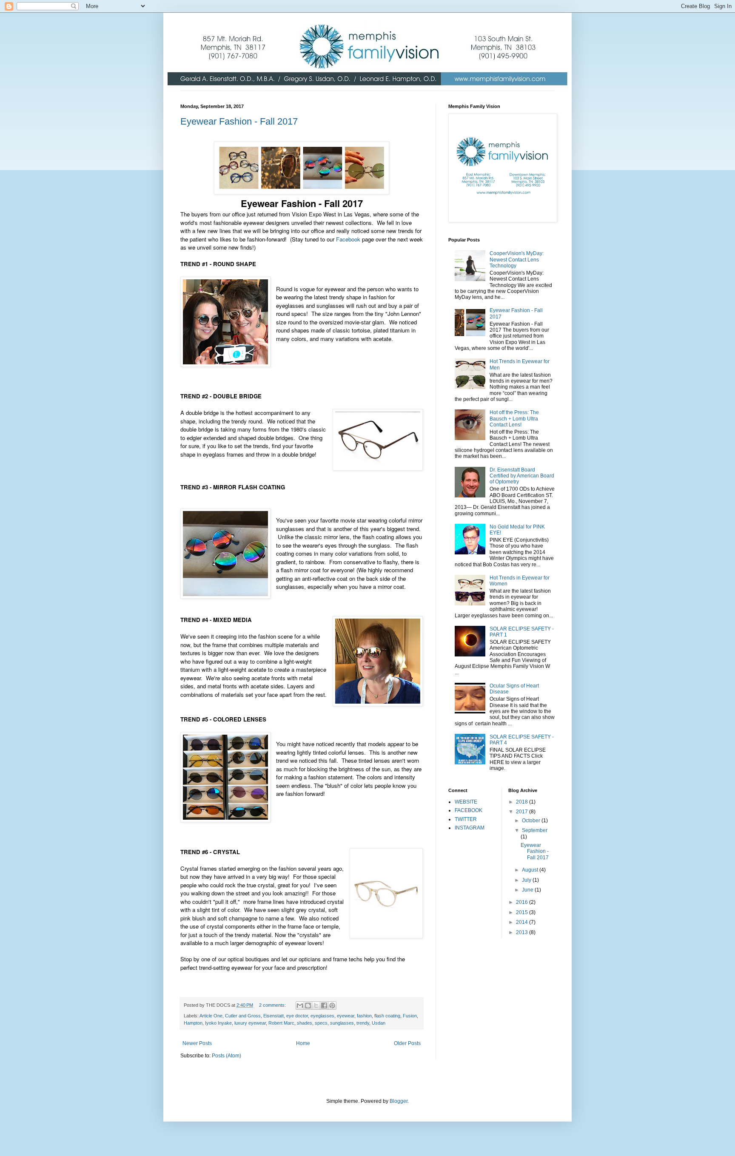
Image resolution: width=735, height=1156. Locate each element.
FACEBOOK (468, 810)
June (528, 890)
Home (303, 1043)
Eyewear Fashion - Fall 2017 (239, 121)
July (527, 880)
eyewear (345, 1015)
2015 (522, 912)
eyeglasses (322, 1015)
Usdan (378, 1022)
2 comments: (273, 1005)
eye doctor (297, 1015)
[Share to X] (316, 1005)
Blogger (398, 1101)
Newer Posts (197, 1043)
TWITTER (466, 819)
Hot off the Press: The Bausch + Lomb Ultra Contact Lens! (514, 418)
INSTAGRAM (469, 828)
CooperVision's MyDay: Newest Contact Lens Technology (517, 259)
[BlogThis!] (308, 1005)
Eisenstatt (273, 1015)
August (530, 870)
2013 (522, 932)
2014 (522, 922)
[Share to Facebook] (324, 1005)
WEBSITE (466, 802)
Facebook (348, 239)
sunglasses (342, 1022)
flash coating (387, 1015)
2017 (522, 812)
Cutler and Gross (243, 1015)
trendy (362, 1022)
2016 (522, 902)
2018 (522, 802)
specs (321, 1022)
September (534, 830)
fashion (364, 1015)
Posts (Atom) (226, 1056)
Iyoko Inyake (218, 1022)
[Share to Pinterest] (332, 1005)
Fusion (410, 1015)
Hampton (193, 1022)
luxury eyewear (250, 1022)
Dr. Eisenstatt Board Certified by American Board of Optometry (522, 476)
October (531, 821)
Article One (210, 1015)
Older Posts (407, 1043)
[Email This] (300, 1005)
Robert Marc (281, 1022)
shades (304, 1022)
